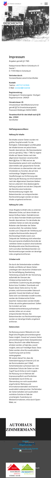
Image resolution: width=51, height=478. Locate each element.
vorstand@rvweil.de (22, 88)
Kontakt (26, 441)
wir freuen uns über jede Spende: (25, 449)
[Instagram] (41, 4)
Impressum (25, 472)
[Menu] (46, 3)
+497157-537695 (22, 85)
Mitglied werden (25, 445)
